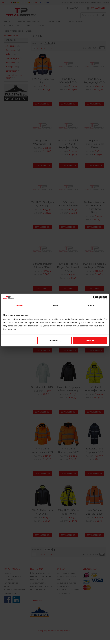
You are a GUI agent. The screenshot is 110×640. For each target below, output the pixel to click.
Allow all (90, 340)
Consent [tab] (19, 305)
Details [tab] (55, 305)
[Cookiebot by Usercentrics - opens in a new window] (95, 298)
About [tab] (91, 305)
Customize (53, 340)
